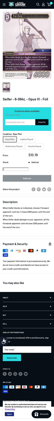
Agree (9, 414)
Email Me (41, 122)
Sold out (27, 178)
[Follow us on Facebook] (5, 374)
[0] (49, 4)
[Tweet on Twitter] (44, 189)
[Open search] (37, 4)
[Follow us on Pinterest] (20, 374)
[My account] (43, 4)
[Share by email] (49, 189)
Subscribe (12, 357)
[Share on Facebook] (33, 189)
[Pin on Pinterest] (39, 189)
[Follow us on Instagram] (15, 374)
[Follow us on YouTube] (26, 374)
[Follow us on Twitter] (10, 374)
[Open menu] (4, 4)
